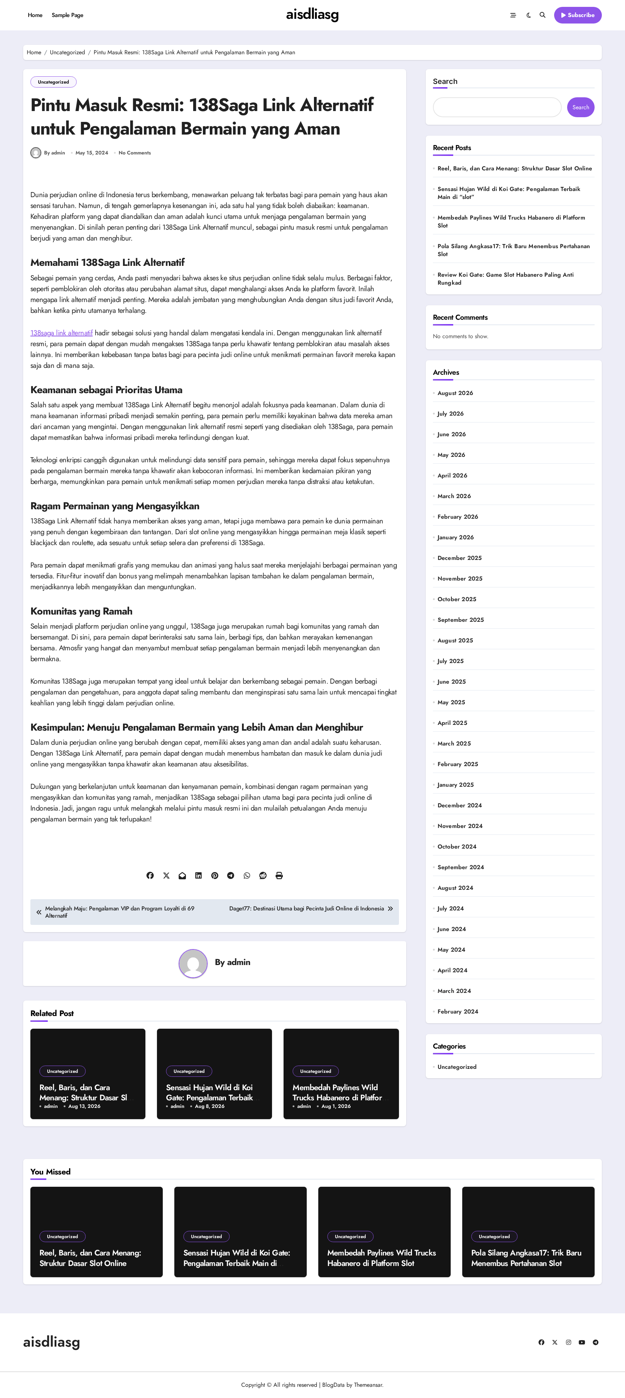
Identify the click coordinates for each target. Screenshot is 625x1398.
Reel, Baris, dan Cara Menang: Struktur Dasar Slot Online (86, 1098)
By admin (54, 152)
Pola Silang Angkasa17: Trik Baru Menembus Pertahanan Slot (514, 250)
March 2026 (454, 496)
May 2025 (451, 702)
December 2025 (460, 558)
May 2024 (452, 950)
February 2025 (458, 764)
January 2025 (456, 785)
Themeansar (368, 1385)
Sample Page (67, 15)
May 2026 (451, 455)
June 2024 (452, 929)
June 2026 (452, 434)
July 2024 (451, 909)
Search (445, 81)
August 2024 (455, 888)
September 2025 (461, 620)
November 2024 (460, 826)
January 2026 (456, 537)
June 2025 (452, 682)
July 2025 (451, 661)
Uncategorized (53, 81)
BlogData (333, 1385)
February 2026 (458, 517)
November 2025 (460, 579)
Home (35, 15)
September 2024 (461, 867)
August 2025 (455, 641)
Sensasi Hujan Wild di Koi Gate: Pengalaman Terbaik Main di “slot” (209, 1098)
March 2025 (454, 744)
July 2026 (451, 414)
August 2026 (455, 393)
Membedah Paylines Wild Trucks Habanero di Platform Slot (340, 1098)
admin (239, 962)
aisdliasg (312, 13)
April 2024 (453, 970)
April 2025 (452, 723)
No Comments (135, 152)
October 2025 (457, 599)
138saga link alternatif (61, 333)
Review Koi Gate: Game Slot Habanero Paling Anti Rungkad (506, 279)
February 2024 (458, 1012)
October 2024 (457, 847)
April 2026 (452, 476)
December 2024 (460, 806)
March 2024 (454, 991)
